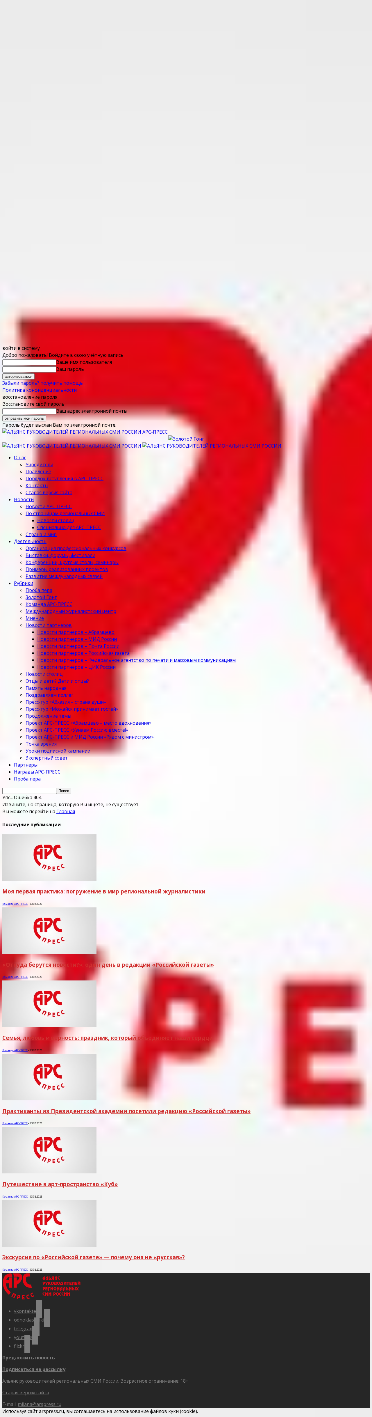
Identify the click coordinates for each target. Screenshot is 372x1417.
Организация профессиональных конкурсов (76, 548)
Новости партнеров (49, 625)
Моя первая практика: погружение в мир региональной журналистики (103, 891)
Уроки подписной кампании (58, 751)
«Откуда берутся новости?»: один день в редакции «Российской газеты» (108, 964)
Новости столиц (55, 520)
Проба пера (39, 590)
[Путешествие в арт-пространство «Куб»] (49, 1171)
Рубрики (23, 583)
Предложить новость (28, 1357)
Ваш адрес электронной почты (91, 411)
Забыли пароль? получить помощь (42, 383)
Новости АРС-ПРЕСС (49, 506)
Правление (38, 471)
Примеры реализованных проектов (67, 569)
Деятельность (30, 541)
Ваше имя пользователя (84, 362)
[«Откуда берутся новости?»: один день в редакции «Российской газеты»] (49, 952)
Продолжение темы (48, 716)
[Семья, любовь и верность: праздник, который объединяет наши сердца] (49, 1025)
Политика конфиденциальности (39, 390)
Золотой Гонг (41, 597)
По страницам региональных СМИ (65, 513)
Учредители (39, 464)
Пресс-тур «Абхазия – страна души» (66, 702)
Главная (65, 811)
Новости (24, 499)
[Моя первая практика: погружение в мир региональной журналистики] (49, 879)
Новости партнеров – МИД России (77, 639)
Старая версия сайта (49, 492)
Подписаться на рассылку (33, 1369)
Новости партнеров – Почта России (78, 646)
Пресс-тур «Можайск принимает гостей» (72, 709)
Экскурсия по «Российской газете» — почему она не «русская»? (93, 1257)
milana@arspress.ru (39, 1404)
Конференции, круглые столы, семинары (72, 562)
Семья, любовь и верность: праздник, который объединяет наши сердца (107, 1037)
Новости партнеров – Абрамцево (76, 632)
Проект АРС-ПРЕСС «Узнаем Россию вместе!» (77, 730)
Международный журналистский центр (71, 611)
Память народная (46, 688)
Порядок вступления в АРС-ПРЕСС (64, 478)
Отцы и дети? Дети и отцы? (57, 681)
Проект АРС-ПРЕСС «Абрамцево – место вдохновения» (88, 723)
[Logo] (72, 446)
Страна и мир (41, 534)
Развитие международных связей (64, 576)
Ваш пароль (70, 369)
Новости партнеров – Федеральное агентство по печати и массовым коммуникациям (136, 660)
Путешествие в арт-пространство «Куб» (60, 1184)
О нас (20, 457)
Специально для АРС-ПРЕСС (69, 527)
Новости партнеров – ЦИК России (76, 667)
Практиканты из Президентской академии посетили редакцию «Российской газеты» (126, 1111)
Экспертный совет (47, 758)
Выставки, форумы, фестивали (60, 555)
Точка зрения (41, 744)
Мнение (35, 618)
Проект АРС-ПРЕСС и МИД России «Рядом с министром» (90, 737)
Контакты (37, 485)
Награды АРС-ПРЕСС (37, 772)
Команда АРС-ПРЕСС (49, 604)
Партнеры (25, 765)
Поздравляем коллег (49, 695)
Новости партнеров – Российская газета (83, 653)
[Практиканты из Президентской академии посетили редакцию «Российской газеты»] (49, 1098)
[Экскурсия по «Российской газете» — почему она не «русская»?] (49, 1245)
